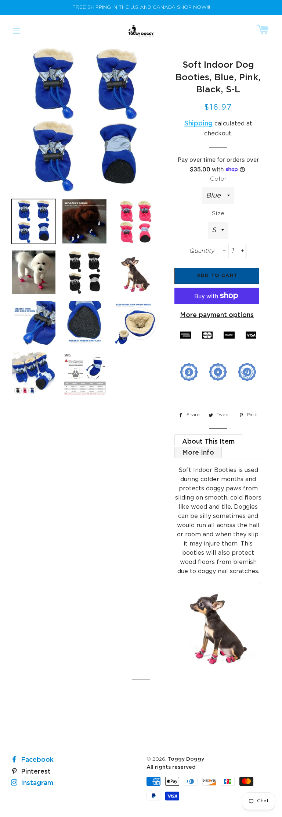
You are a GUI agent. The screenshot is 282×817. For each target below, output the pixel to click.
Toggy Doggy (186, 759)
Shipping (198, 124)
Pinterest (35, 772)
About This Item (208, 442)
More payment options (217, 315)
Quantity (201, 251)
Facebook (36, 760)
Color (218, 179)
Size (218, 213)
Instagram (36, 783)
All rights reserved (171, 767)
